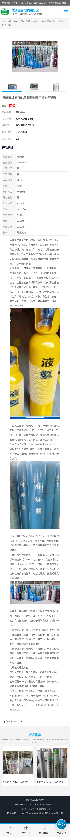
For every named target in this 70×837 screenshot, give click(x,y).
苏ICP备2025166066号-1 (45, 805)
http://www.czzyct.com (12, 721)
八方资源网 (25, 813)
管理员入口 (47, 813)
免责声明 (36, 813)
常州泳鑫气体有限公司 (28, 809)
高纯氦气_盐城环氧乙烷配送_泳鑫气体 (22, 782)
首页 (16, 21)
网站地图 (58, 813)
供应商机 (25, 21)
